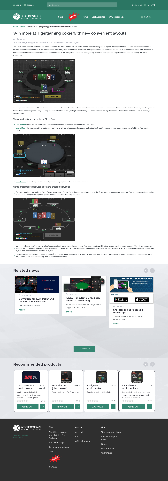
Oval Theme (21, 124)
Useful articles (98, 17)
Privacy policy (18, 437)
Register (29, 5)
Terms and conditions (20, 435)
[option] (37, 295)
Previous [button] (146, 270)
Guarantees (106, 453)
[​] (73, 17)
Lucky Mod (20, 128)
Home (15, 27)
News (85, 17)
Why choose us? (116, 17)
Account (79, 432)
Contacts (53, 467)
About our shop (56, 442)
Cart (147, 17)
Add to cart (27, 407)
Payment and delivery (59, 447)
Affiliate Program (82, 441)
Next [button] (152, 270)
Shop (60, 17)
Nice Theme (21, 182)
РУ (148, 5)
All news (82, 349)
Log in (18, 5)
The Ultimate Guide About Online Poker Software (58, 435)
